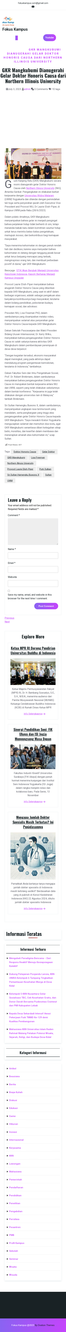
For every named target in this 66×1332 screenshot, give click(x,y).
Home (9, 45)
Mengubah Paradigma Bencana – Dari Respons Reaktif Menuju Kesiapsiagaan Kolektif (31, 962)
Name (12, 549)
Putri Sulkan (45, 469)
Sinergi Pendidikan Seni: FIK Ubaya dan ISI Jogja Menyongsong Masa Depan (33, 734)
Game (12, 1116)
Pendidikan (15, 1195)
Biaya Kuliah (16, 1092)
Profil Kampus (16, 1243)
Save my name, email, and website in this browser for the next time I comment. (30, 596)
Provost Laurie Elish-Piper (20, 469)
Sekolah (13, 1251)
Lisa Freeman (38, 457)
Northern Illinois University (40, 188)
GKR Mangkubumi (16, 457)
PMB (11, 1235)
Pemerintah (15, 1179)
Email (11, 563)
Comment (14, 515)
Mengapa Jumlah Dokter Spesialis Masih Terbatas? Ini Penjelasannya (33, 822)
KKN (11, 1155)
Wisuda (13, 1274)
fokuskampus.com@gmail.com (33, 3)
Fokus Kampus (15, 29)
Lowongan (14, 1163)
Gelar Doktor (48, 451)
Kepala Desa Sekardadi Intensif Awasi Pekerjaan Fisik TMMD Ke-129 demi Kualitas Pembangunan (30, 1017)
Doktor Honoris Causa (25, 451)
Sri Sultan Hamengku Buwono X (23, 474)
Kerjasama (15, 49)
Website (12, 577)
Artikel (12, 1068)
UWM (10, 480)
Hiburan (13, 1124)
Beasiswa (14, 1076)
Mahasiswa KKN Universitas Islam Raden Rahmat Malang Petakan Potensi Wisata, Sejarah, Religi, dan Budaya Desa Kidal (31, 1033)
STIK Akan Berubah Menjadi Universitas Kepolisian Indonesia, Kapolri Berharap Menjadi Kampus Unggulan (32, 274)
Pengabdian (15, 1211)
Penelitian (14, 1203)
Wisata (13, 1266)
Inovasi (13, 1132)
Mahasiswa (15, 1171)
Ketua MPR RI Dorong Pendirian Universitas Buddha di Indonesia (33, 650)
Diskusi (13, 1100)
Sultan (48, 474)
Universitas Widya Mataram (39, 195)
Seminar (13, 1259)
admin (27, 89)
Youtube (49, 37)
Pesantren (15, 1227)
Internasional (47, 45)
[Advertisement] (33, 117)
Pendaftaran (16, 1187)
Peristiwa (14, 1219)
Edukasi (24, 45)
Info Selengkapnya (33, 713)
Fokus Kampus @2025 (33, 1325)
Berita (12, 1084)
